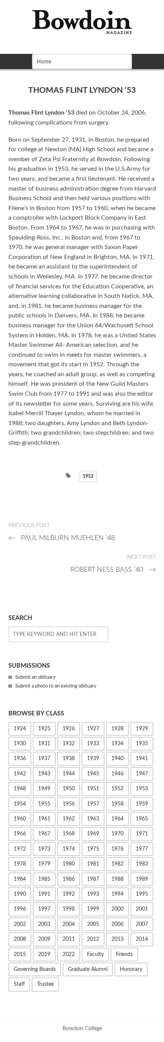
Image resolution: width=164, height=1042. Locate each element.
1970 (117, 834)
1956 (69, 804)
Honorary (131, 969)
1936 (20, 758)
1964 (117, 819)
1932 (69, 743)
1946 (117, 774)
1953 (88, 476)
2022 (69, 954)
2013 (117, 939)
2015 (20, 954)
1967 (44, 834)
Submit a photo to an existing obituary (55, 686)
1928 (117, 728)
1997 (44, 909)
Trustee (45, 984)
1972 (20, 849)
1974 (69, 849)
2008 (20, 939)
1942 (20, 774)
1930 (20, 743)
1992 (69, 894)
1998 (69, 909)
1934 (117, 743)
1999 (93, 909)
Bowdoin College (82, 1028)
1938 (69, 758)
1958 (117, 804)
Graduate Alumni (88, 969)
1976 (117, 849)
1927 (93, 728)
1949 (44, 788)
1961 (44, 819)
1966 (20, 834)
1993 (93, 894)
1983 (142, 864)
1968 (69, 834)
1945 (93, 774)
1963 (93, 819)
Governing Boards (35, 969)
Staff (19, 984)
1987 (93, 879)
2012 (93, 939)
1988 (117, 879)
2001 (142, 909)
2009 (44, 939)
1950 (69, 788)
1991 (44, 894)
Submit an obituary (35, 677)
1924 (20, 728)
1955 (44, 804)
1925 (44, 728)
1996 (20, 909)
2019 (44, 954)
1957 (93, 804)
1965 (142, 819)
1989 (142, 879)
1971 (142, 834)
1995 (142, 894)
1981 (93, 864)
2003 (44, 924)
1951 (93, 788)
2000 (117, 909)
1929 (142, 728)
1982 (117, 864)
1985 (44, 879)
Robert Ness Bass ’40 (113, 569)
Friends (124, 954)
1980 (69, 864)
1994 (117, 894)
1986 (69, 879)
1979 (44, 864)
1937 (44, 758)
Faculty (95, 954)
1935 (142, 743)
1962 (69, 819)
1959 (142, 804)
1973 (44, 849)
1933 (93, 743)
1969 (93, 834)
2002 (20, 924)
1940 (117, 758)
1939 (93, 758)
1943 (44, 774)
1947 (142, 774)
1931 (44, 743)
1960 (20, 819)
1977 (142, 849)
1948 (20, 788)
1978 (20, 864)
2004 (69, 924)
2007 (142, 924)
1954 (20, 804)
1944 (69, 774)
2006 (117, 924)
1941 (142, 758)
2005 (93, 924)
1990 (20, 894)
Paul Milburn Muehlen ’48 (61, 538)
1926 (69, 728)
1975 (93, 849)
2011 (69, 939)
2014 (142, 939)
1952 (117, 788)
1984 (20, 879)
